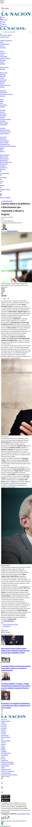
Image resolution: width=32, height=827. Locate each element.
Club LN (4, 24)
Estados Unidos (4, 67)
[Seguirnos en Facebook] (2, 779)
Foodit (3, 22)
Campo (2, 55)
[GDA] (5, 819)
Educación (3, 76)
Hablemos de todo (5, 85)
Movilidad (3, 60)
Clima (1, 42)
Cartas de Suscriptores (6, 94)
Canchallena (3, 105)
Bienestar (2, 81)
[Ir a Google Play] (5, 798)
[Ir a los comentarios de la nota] (4, 289)
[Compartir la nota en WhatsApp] (4, 291)
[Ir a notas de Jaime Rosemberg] (16, 227)
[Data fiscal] (2, 824)
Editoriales (3, 90)
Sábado (2, 148)
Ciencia (2, 83)
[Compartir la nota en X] (4, 296)
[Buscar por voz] (29, 31)
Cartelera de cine (5, 130)
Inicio (3, 17)
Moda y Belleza (4, 123)
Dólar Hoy (3, 53)
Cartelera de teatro (5, 132)
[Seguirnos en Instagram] (2, 788)
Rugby (2, 101)
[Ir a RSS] (2, 792)
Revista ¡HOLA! (4, 157)
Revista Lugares (4, 158)
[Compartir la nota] (2, 291)
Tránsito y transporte (6, 40)
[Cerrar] (25, 29)
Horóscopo (3, 115)
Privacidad (27, 814)
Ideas (1, 149)
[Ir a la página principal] (16, 15)
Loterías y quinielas (5, 119)
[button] (16, 112)
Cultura (2, 78)
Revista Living (4, 160)
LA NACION (4, 201)
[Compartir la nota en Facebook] (2, 296)
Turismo (2, 112)
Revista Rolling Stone (6, 162)
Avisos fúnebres (4, 141)
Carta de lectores (5, 144)
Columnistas (3, 92)
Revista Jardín (4, 164)
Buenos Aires (3, 73)
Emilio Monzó (7, 626)
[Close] (2, 710)
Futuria (2, 51)
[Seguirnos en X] (2, 783)
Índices (2, 62)
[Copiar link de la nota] (2, 294)
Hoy (2, 623)
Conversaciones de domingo (8, 146)
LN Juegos (3, 110)
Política (10, 201)
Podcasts (2, 121)
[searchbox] (15, 32)
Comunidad (3, 80)
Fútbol (2, 99)
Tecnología (3, 114)
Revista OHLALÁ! (4, 155)
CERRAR (2, 1)
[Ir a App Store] (5, 801)
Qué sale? (2, 128)
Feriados (2, 117)
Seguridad (3, 74)
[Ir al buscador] (2, 11)
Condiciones (20, 814)
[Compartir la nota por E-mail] (6, 296)
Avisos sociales (4, 142)
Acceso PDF (3, 137)
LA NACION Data (4, 44)
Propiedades (3, 56)
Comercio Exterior (5, 58)
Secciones (4, 20)
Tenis (1, 103)
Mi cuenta (4, 26)
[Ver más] (2, 628)
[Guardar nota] (2, 289)
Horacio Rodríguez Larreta (10, 624)
